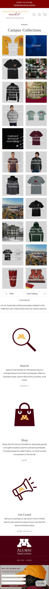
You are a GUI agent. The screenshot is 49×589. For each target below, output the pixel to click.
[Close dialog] (48, 566)
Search (24, 386)
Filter (11, 294)
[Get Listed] (24, 489)
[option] (24, 4)
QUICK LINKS (24, 560)
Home (24, 25)
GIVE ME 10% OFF (13, 586)
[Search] (24, 340)
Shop (24, 460)
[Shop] (24, 414)
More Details (24, 531)
